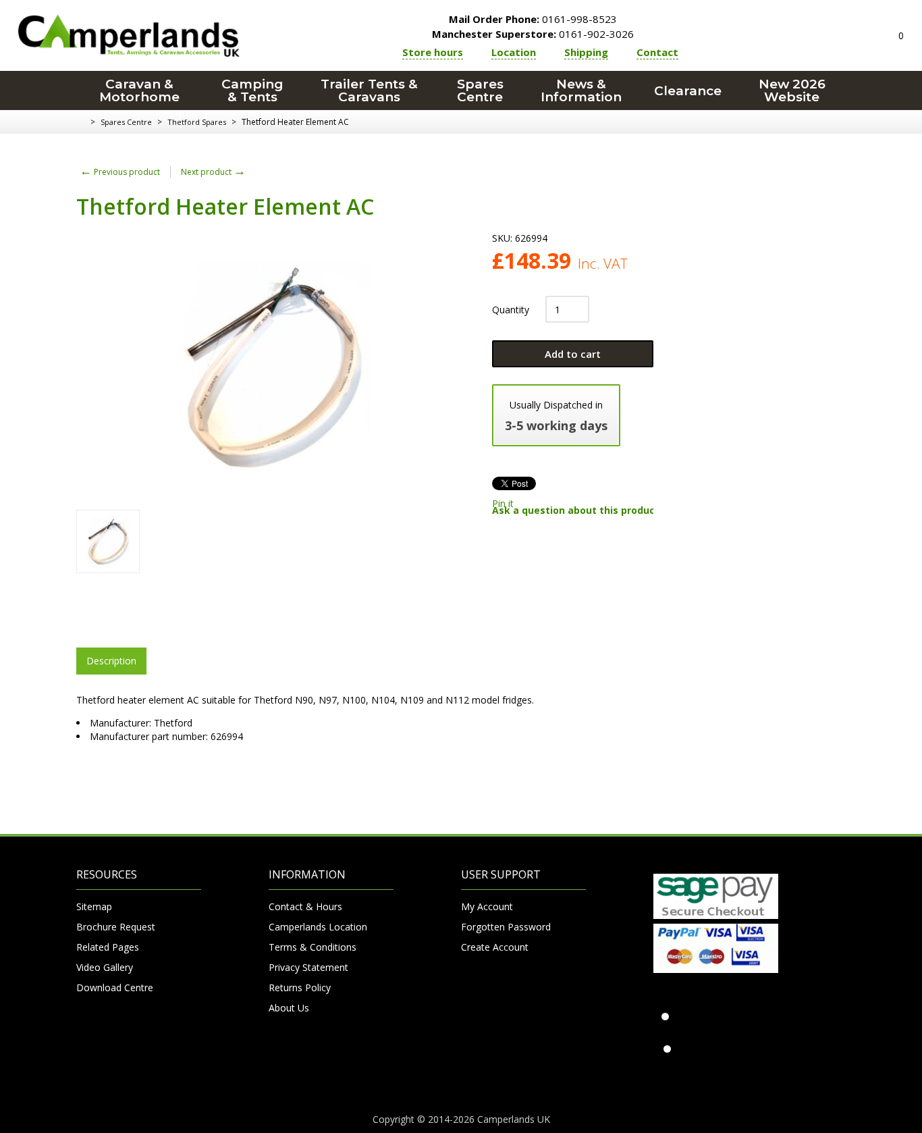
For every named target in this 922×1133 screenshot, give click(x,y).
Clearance (688, 91)
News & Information (581, 90)
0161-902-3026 (533, 34)
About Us (289, 1007)
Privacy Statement (308, 967)
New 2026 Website (792, 90)
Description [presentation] (111, 660)
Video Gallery (104, 967)
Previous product (120, 172)
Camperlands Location (318, 926)
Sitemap (94, 906)
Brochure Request (115, 926)
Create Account (494, 947)
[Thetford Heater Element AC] (108, 541)
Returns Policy (300, 987)
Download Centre (114, 987)
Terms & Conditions (312, 947)
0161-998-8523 (533, 19)
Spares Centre (480, 90)
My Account (487, 906)
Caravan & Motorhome (139, 90)
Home (81, 122)
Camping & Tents (252, 90)
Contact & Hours (305, 906)
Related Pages (107, 947)
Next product (213, 172)
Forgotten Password (506, 926)
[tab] (111, 661)
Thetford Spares (196, 122)
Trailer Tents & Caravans (369, 90)
